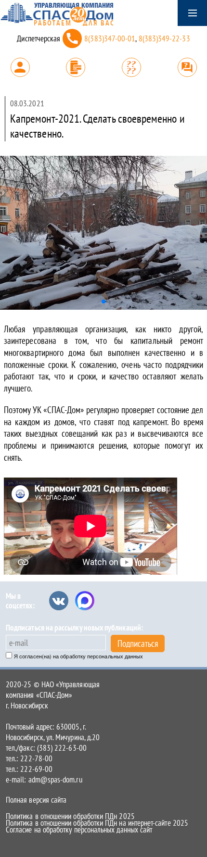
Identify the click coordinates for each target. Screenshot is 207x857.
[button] (103, 301)
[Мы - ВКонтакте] (58, 600)
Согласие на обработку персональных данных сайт (79, 829)
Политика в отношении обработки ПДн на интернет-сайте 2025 (97, 823)
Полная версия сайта (36, 799)
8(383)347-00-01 (109, 38)
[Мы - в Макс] (84, 600)
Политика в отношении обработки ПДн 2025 (70, 816)
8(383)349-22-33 (164, 38)
